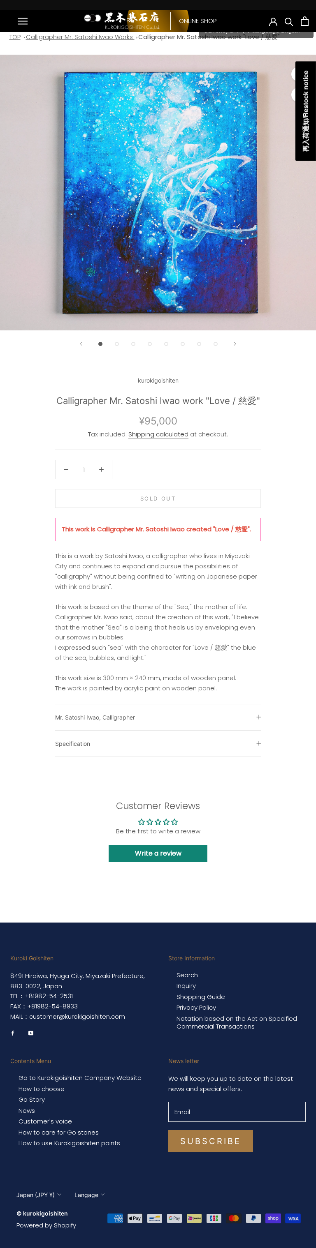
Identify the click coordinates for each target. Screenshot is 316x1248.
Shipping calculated (158, 434)
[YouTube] (30, 1033)
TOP (15, 36)
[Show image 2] (117, 344)
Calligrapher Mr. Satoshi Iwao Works (80, 36)
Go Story (32, 1100)
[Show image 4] (150, 344)
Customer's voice (45, 1121)
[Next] (235, 344)
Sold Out (158, 498)
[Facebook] (12, 1033)
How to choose (42, 1089)
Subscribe (210, 1141)
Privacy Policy (196, 1007)
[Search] (289, 21)
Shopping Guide (201, 997)
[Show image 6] (183, 344)
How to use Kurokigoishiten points (69, 1143)
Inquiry (186, 986)
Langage (86, 1194)
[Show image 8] (216, 344)
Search (187, 975)
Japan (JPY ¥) (35, 1194)
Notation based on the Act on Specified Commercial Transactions (237, 1023)
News (27, 1111)
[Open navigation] (23, 20)
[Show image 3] (133, 344)
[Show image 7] (199, 344)
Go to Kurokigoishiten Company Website (80, 1078)
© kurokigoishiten (42, 1213)
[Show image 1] (100, 344)
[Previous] (81, 344)
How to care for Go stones (59, 1132)
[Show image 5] (166, 344)
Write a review (158, 853)
